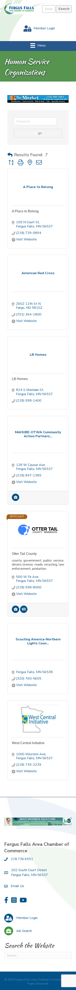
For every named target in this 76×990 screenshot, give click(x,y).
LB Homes (20, 379)
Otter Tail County (24, 553)
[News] (23, 612)
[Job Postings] (15, 500)
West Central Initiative (28, 743)
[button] (9, 155)
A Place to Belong (25, 211)
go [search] (40, 133)
